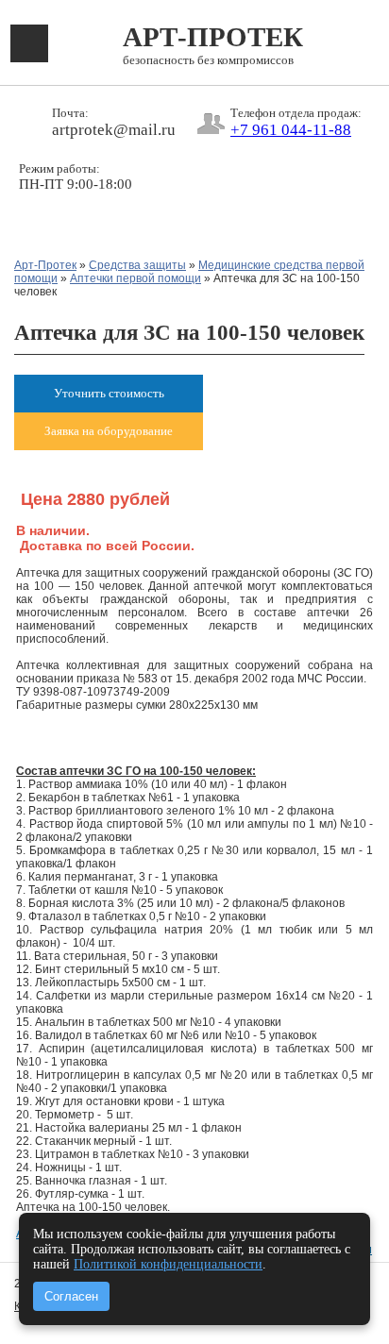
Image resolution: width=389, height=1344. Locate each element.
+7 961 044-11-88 (290, 130)
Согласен (71, 1296)
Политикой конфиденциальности (168, 1264)
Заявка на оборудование (108, 431)
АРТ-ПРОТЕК (213, 45)
